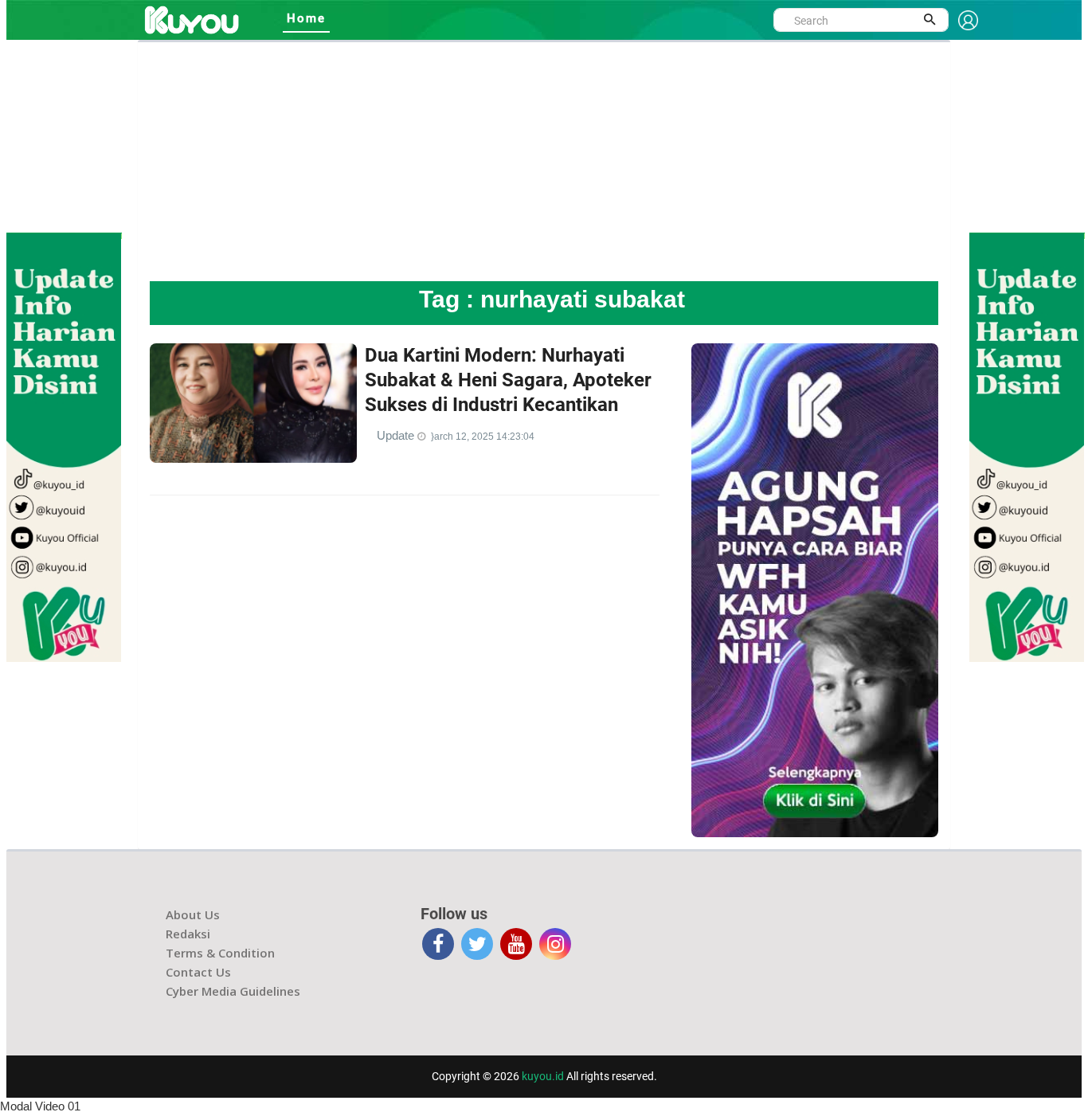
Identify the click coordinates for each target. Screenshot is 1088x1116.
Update (397, 435)
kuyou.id (543, 1076)
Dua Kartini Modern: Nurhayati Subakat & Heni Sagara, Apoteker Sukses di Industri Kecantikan (508, 380)
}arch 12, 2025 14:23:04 (482, 436)
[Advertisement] (544, 161)
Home (306, 18)
